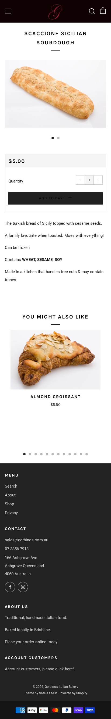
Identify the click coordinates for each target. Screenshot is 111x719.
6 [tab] (52, 454)
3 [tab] (35, 454)
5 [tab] (47, 454)
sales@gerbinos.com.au (26, 540)
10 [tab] (75, 454)
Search (11, 486)
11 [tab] (81, 454)
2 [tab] (30, 454)
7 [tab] (58, 454)
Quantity (15, 181)
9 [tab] (69, 454)
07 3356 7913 (17, 548)
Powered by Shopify (72, 693)
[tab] (52, 138)
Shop (9, 504)
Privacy (11, 512)
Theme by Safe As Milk (40, 693)
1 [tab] (24, 454)
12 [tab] (86, 454)
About (10, 495)
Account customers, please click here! (39, 669)
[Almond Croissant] (55, 360)
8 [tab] (64, 454)
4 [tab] (41, 454)
